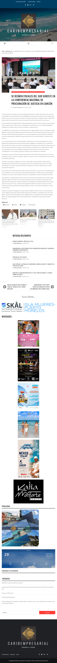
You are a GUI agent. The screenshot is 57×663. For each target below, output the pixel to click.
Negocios (20, 92)
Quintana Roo (31, 1)
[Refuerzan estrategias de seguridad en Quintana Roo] (28, 214)
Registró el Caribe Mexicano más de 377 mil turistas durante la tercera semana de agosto (32, 273)
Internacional (5, 654)
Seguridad (41, 92)
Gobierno (14, 92)
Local (17, 654)
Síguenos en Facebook (10, 570)
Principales (26, 92)
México (39, 1)
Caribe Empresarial (18, 107)
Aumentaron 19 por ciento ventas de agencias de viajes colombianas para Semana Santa (40, 287)
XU (47, 660)
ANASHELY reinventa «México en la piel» (23, 241)
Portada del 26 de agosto (20, 257)
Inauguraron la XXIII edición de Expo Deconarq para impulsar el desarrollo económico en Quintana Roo (33, 249)
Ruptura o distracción (7, 593)
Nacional (12, 654)
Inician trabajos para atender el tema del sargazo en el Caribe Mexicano (17, 287)
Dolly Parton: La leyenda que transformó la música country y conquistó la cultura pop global (33, 265)
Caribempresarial (28, 30)
